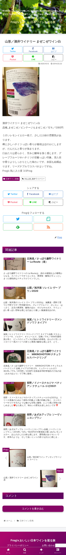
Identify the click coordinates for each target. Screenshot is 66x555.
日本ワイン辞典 (12, 179)
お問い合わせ (48, 545)
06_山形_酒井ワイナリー (34, 179)
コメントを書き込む (33, 508)
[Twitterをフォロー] (17, 218)
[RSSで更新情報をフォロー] (48, 227)
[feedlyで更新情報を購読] (17, 227)
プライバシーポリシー (18, 545)
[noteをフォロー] (48, 218)
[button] (59, 367)
